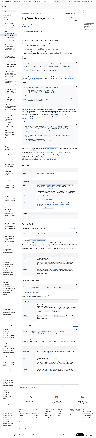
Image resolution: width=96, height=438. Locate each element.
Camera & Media (35, 417)
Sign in (92, 1)
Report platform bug (87, 411)
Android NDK (73, 421)
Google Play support (87, 415)
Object (28, 26)
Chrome (41, 429)
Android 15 (60, 415)
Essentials (16, 1)
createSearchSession (42, 202)
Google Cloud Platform (57, 429)
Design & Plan (27, 1)
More (45, 1)
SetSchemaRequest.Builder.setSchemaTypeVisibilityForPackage (41, 49)
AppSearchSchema (70, 78)
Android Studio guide (74, 412)
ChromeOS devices (49, 415)
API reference (5, 6)
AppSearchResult (56, 204)
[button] (8, 15)
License (25, 434)
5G (32, 421)
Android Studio (85, 1)
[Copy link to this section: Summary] (30, 165)
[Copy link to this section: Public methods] (35, 224)
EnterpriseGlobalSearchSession (52, 186)
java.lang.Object (25, 30)
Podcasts (21, 423)
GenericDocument (52, 109)
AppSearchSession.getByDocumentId (37, 152)
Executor (59, 185)
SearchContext (60, 351)
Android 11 (60, 423)
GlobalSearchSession (46, 197)
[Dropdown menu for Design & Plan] (31, 1)
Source (20, 417)
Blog (20, 421)
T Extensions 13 (74, 230)
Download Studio (74, 419)
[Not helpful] (77, 14)
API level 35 (74, 228)
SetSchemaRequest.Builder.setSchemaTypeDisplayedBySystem (56, 53)
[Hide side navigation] (15, 435)
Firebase (47, 429)
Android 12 (60, 421)
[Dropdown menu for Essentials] (20, 1)
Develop (37, 1)
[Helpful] (75, 14)
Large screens (48, 411)
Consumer (69, 185)
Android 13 (60, 419)
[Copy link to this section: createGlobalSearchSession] (40, 281)
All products (67, 429)
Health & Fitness (35, 415)
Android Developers (25, 13)
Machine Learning (35, 413)
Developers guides (74, 414)
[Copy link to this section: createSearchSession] (36, 326)
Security (21, 415)
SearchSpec (33, 149)
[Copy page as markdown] (51, 18)
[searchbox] (9, 11)
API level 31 (75, 17)
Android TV (47, 419)
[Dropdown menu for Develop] (40, 1)
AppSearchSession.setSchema (36, 78)
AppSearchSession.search (51, 148)
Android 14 (60, 417)
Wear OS (46, 413)
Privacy (33, 419)
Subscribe (80, 435)
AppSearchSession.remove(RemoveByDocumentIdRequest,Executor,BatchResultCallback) (44, 158)
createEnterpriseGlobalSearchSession (47, 185)
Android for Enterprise (23, 413)
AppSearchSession (48, 56)
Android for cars (48, 417)
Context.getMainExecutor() (55, 263)
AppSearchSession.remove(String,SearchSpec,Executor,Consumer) (39, 159)
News (20, 419)
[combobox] (60, 1)
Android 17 (60, 411)
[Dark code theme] (77, 62)
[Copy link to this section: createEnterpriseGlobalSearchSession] (46, 228)
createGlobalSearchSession (44, 195)
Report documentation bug (88, 413)
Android (21, 411)
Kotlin (72, 20)
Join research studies (87, 417)
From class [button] (30, 217)
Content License (55, 386)
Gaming (33, 411)
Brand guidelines (31, 434)
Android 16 (60, 413)
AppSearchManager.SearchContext (45, 173)
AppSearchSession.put (28, 118)
